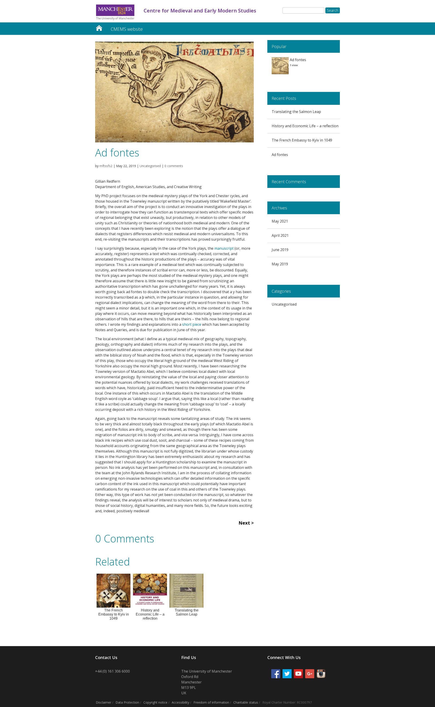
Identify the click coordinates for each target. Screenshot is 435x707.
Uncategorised (150, 166)
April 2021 (280, 235)
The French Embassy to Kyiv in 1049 (302, 140)
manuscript (224, 248)
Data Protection (127, 702)
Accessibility (180, 702)
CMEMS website (127, 29)
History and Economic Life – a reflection (305, 125)
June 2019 (280, 249)
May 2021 (280, 221)
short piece (191, 324)
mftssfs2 (105, 166)
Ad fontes (280, 154)
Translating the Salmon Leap (296, 111)
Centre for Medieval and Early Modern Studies (99, 27)
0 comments (173, 166)
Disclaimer (103, 702)
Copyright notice (155, 702)
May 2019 (280, 263)
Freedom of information (211, 702)
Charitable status (245, 702)
